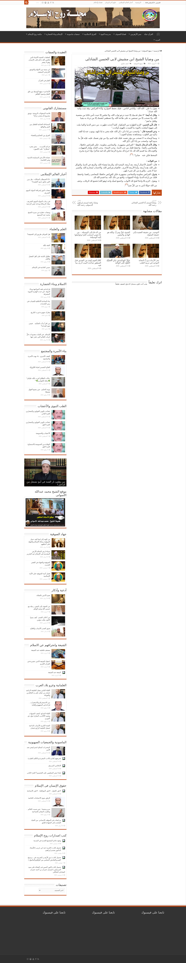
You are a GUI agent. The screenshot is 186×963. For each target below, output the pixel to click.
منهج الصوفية (147, 51)
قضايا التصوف (120, 34)
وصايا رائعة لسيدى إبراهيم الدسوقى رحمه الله (87, 203)
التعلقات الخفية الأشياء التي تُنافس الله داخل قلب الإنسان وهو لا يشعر (39, 59)
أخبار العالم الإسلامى (126, 2)
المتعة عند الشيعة (54, 672)
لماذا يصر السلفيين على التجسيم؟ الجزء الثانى (44, 773)
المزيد (157, 40)
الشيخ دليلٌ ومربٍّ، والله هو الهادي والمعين (118, 233)
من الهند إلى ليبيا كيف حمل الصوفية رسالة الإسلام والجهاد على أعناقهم (39, 541)
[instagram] (43, 2)
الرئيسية (138, 2)
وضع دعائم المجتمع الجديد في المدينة (47, 841)
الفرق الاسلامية (90, 34)
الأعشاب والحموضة (43, 433)
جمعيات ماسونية (73, 34)
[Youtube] (48, 2)
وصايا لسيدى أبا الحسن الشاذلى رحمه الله (143, 203)
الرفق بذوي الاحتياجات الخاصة (39, 798)
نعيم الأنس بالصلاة (43, 595)
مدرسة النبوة (106, 34)
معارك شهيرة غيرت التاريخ (40, 312)
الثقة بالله (46, 245)
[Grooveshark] (45, 2)
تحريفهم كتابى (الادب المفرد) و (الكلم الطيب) (44, 758)
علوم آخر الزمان (110, 2)
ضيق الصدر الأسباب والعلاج (40, 628)
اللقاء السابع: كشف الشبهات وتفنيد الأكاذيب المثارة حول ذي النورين (39, 715)
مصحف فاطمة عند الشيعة (40, 650)
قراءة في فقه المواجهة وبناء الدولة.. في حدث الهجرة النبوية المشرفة (39, 291)
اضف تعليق (125, 64)
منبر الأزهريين (135, 34)
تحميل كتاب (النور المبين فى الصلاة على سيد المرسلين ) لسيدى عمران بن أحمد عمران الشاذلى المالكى (46, 869)
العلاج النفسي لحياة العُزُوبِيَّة (40, 367)
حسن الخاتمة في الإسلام (41, 267)
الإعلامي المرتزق (54, 766)
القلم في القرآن (44, 80)
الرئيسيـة (158, 34)
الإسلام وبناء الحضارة (54, 34)
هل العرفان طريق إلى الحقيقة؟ (38, 234)
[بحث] (26, 2)
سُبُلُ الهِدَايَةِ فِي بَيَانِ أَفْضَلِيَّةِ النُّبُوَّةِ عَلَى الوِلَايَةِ (118, 261)
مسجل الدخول (130, 284)
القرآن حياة (148, 34)
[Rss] (53, 2)
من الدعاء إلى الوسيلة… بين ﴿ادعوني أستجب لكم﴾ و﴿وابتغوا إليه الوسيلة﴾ (88, 234)
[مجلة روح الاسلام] (93, 17)
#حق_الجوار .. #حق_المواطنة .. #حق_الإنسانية (44, 791)
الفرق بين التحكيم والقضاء (40, 135)
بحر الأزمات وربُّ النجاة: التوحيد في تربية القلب (149, 261)
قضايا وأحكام (98, 2)
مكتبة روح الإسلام (35, 34)
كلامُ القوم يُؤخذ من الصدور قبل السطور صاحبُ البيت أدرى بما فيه (88, 262)
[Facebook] (51, 2)
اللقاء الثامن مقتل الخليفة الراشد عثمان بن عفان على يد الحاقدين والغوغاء (38, 692)
